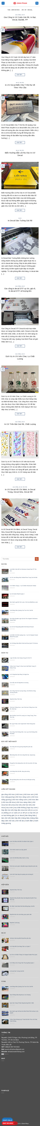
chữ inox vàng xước (22, 797)
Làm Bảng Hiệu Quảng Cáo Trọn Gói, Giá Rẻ (21, 610)
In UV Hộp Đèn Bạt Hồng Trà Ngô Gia (19, 674)
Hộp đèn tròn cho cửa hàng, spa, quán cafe (20, 914)
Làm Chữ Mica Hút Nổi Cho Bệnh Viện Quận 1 (21, 841)
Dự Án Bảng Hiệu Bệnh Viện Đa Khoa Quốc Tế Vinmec (24, 643)
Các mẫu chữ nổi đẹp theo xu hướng (19, 682)
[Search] (36, 3)
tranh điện (29, 821)
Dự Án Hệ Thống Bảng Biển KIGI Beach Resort (22, 626)
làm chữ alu (10, 821)
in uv (33, 810)
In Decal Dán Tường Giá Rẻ (20, 220)
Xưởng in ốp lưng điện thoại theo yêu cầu (20, 938)
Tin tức (22, 82)
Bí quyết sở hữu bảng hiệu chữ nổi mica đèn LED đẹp (23, 763)
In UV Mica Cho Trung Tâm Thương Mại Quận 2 (22, 963)
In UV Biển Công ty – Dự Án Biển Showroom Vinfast (23, 585)
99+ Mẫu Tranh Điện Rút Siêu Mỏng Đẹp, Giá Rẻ (22, 906)
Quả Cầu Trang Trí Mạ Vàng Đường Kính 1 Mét (22, 1003)
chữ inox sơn (29, 794)
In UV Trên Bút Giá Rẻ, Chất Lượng (20, 424)
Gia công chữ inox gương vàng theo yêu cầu (21, 746)
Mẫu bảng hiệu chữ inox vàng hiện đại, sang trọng (22, 755)
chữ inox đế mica (8, 802)
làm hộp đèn (16, 818)
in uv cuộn (13, 813)
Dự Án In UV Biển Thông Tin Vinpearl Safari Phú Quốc (23, 954)
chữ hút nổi (26, 805)
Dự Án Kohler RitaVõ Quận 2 (17, 594)
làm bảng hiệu (30, 815)
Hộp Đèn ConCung (14, 922)
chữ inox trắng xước (19, 800)
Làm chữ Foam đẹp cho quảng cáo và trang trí (21, 874)
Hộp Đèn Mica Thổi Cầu (16, 699)
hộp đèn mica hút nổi (22, 810)
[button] (3, 3)
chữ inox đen (33, 800)
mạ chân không (20, 807)
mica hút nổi (16, 805)
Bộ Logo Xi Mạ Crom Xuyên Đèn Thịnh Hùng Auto (22, 723)
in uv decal (20, 815)
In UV (23, 14)
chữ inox (19, 794)
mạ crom (9, 807)
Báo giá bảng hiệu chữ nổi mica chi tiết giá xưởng (22, 779)
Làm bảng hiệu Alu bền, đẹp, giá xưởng (20, 771)
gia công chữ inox (8, 794)
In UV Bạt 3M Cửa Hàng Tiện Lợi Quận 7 (20, 946)
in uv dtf (22, 813)
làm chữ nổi (5, 818)
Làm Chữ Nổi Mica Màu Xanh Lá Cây (19, 858)
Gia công (18, 14)
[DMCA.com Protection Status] (5, 1054)
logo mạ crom (32, 807)
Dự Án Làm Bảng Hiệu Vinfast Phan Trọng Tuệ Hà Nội (23, 577)
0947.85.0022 (8, 1123)
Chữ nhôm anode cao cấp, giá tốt (18, 849)
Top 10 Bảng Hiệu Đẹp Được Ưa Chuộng (20, 994)
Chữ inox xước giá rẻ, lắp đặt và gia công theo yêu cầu (23, 866)
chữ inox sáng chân (23, 802)
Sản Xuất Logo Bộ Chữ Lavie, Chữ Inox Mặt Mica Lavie (24, 602)
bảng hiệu (25, 818)
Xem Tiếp (20, 74)
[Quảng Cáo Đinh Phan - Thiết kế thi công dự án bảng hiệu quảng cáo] (20, 3)
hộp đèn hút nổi (7, 810)
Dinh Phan (25, 1123)
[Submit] (37, 559)
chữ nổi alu (20, 821)
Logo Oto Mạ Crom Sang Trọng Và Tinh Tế (21, 658)
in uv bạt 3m (30, 813)
